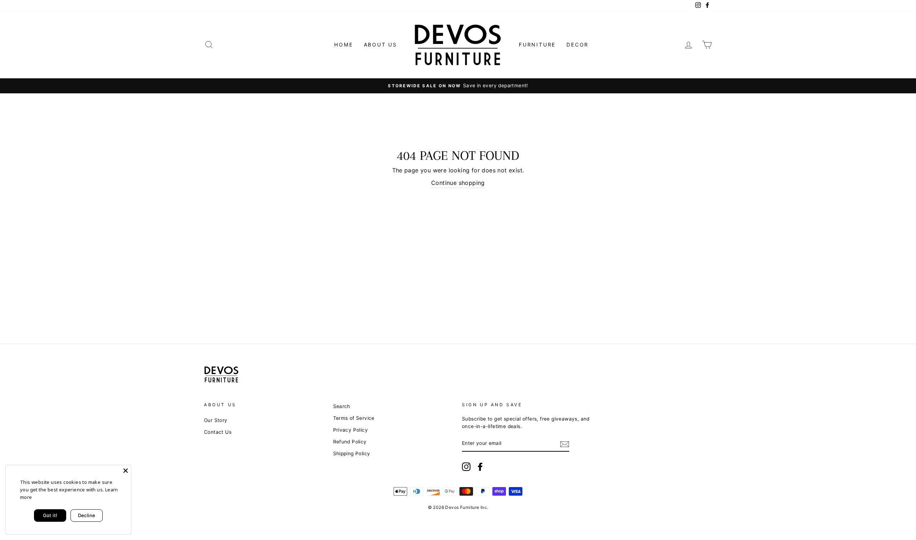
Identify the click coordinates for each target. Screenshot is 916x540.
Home (343, 44)
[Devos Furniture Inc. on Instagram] (466, 466)
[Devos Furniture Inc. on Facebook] (480, 466)
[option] (458, 86)
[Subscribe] (564, 443)
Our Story (216, 420)
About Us (380, 44)
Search (341, 406)
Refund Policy (350, 442)
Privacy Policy (350, 430)
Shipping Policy (351, 453)
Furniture (537, 44)
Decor (577, 44)
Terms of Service (354, 418)
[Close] (125, 470)
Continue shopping (458, 182)
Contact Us (218, 432)
